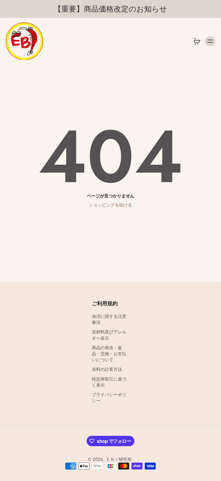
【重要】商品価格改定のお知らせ (110, 8)
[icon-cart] (196, 41)
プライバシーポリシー (109, 398)
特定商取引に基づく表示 (109, 382)
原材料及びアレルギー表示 (109, 335)
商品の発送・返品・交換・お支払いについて (109, 354)
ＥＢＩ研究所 (119, 459)
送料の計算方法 (107, 370)
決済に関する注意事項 (109, 320)
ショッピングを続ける (110, 205)
